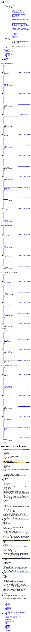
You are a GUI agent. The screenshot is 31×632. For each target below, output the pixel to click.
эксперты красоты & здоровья (19, 24)
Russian (8, 628)
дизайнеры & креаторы (18, 11)
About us (8, 607)
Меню (2, 2)
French (8, 625)
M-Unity (14, 34)
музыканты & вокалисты (18, 12)
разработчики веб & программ (19, 27)
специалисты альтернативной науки (21, 29)
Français (8, 58)
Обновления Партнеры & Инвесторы (15, 612)
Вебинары (8, 47)
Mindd (13, 37)
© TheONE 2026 (7, 619)
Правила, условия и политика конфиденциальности (13, 616)
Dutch (7, 622)
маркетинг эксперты (17, 10)
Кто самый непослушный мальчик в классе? (14, 595)
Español (8, 55)
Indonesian (8, 627)
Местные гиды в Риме (23, 114)
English (8, 50)
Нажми (8, 609)
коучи (13, 8)
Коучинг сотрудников (11, 614)
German (8, 626)
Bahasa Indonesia (10, 51)
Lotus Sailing (15, 36)
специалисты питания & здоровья (20, 19)
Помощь (8, 613)
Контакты (8, 608)
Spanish (8, 630)
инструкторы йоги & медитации (20, 17)
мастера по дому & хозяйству (19, 28)
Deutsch (8, 56)
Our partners (9, 611)
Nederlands (9, 54)
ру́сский (8, 53)
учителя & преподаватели (18, 14)
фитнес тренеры (16, 16)
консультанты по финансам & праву (21, 25)
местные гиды (15, 21)
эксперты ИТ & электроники (19, 23)
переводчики (15, 30)
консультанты (15, 15)
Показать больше (5, 223)
